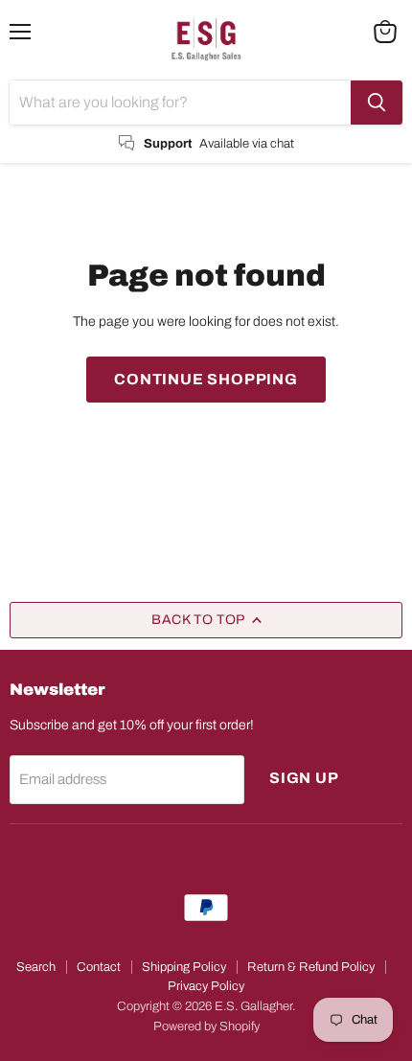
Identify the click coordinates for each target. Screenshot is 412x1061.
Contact (99, 967)
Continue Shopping (206, 379)
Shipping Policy (184, 967)
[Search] (376, 103)
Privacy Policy (206, 986)
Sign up (304, 778)
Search (36, 967)
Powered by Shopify (206, 1026)
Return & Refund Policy (311, 967)
